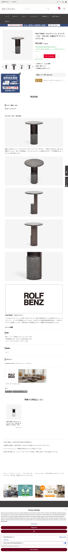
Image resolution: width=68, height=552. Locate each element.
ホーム (5, 473)
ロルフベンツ (8, 391)
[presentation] (2, 66)
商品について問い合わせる (44, 75)
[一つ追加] (42, 55)
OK (34, 531)
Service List (6, 539)
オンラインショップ (15, 473)
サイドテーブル (39, 473)
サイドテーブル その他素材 (20, 391)
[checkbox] (64, 543)
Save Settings (34, 549)
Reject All (34, 527)
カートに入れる (49, 56)
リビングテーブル (27, 473)
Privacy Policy (34, 523)
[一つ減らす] (42, 57)
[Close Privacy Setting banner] (66, 509)
